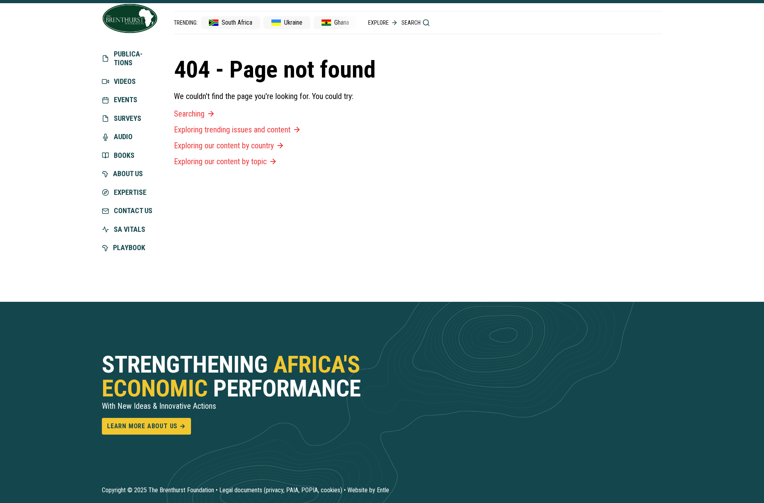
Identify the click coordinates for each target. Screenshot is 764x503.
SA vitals (129, 229)
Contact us (133, 210)
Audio (123, 136)
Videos (125, 81)
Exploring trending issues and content (232, 129)
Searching (189, 113)
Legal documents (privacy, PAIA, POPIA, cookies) (280, 490)
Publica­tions (128, 58)
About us (128, 173)
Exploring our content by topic (220, 161)
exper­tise (130, 192)
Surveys (127, 118)
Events (125, 99)
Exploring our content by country (224, 145)
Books (124, 155)
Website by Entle (368, 490)
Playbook (129, 247)
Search (411, 22)
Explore (378, 22)
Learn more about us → (146, 426)
